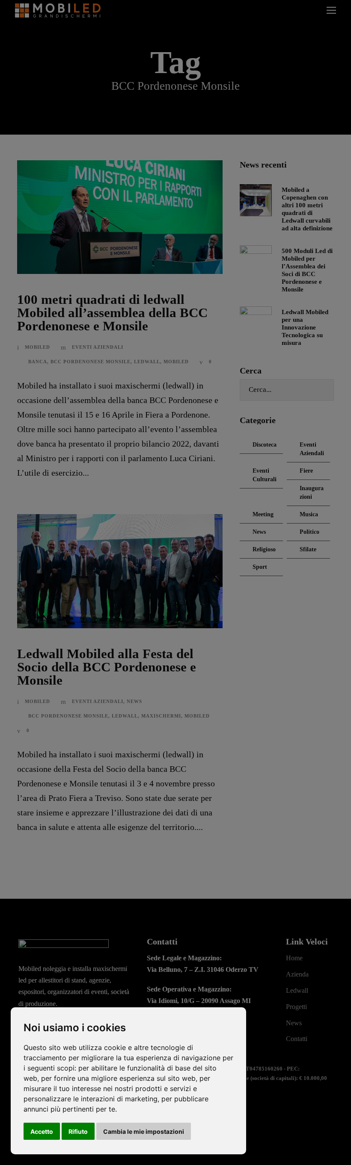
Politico (309, 532)
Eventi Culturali (265, 475)
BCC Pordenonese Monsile (91, 361)
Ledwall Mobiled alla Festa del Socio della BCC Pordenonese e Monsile (106, 667)
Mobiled (37, 347)
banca (37, 361)
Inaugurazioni (312, 492)
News (134, 701)
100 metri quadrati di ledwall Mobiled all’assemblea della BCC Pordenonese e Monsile (112, 312)
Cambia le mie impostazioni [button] (143, 1131)
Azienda (297, 974)
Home (294, 958)
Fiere (306, 471)
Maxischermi (161, 715)
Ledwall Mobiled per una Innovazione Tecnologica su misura (305, 327)
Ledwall (147, 361)
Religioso (264, 549)
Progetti (296, 1006)
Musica (309, 514)
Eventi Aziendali (97, 347)
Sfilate (308, 549)
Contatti (296, 1038)
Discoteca (265, 444)
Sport (260, 567)
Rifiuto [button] (78, 1131)
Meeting (263, 514)
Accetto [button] (41, 1131)
